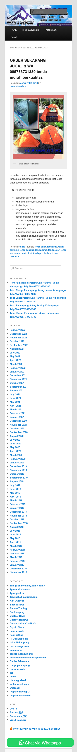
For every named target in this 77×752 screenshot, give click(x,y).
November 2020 (18, 424)
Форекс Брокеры (20, 691)
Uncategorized (18, 680)
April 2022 (15, 360)
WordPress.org (18, 720)
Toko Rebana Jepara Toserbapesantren (37, 729)
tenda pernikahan (42, 253)
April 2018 (15, 542)
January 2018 (17, 553)
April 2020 (15, 451)
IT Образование (19, 638)
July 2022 (15, 352)
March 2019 (16, 500)
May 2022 (15, 356)
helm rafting (16, 635)
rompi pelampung (20, 665)
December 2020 (18, 420)
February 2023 (17, 329)
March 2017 (16, 557)
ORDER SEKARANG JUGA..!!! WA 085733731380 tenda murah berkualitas (28, 68)
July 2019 (15, 485)
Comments (18, 716)
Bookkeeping (17, 612)
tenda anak (40, 246)
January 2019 (17, 508)
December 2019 (18, 466)
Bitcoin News (17, 604)
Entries (16, 712)
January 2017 (17, 564)
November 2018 (18, 515)
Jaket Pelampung (19, 642)
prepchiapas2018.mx (21, 653)
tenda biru (52, 246)
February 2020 (17, 458)
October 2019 (17, 473)
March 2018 (16, 546)
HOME (14, 29)
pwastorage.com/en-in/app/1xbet (28, 657)
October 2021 (17, 383)
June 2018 (15, 534)
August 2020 (16, 436)
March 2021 (16, 409)
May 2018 (15, 538)
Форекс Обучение (20, 695)
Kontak (14, 36)
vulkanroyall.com (19, 684)
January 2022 (17, 371)
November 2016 (18, 572)
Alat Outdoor (17, 600)
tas (11, 672)
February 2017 (17, 561)
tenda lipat (26, 253)
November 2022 (18, 337)
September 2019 (19, 477)
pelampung (16, 650)
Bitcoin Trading (18, 608)
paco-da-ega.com (19, 646)
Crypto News (17, 627)
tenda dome (41, 249)
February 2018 (17, 549)
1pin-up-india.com (20, 589)
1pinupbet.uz (17, 593)
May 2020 (15, 447)
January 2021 (17, 417)
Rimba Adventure (30, 29)
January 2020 (17, 462)
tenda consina (27, 249)
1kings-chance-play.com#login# (27, 585)
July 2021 (15, 394)
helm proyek (17, 631)
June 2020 (15, 443)
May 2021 (15, 402)
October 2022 (17, 341)
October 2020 (17, 428)
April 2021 (15, 405)
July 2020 (15, 439)
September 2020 (19, 432)
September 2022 (19, 345)
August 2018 (16, 527)
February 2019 (17, 504)
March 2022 (16, 364)
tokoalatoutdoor (18, 86)
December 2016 (18, 568)
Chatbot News (17, 615)
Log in (13, 708)
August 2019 (16, 481)
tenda (22, 246)
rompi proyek (17, 669)
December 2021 (18, 375)
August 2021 (16, 390)
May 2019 (15, 492)
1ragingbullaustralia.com (24, 596)
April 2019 (15, 496)
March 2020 (16, 455)
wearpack (15, 687)
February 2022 (17, 367)
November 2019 (18, 470)
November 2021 (18, 379)
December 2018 (18, 511)
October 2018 (17, 519)
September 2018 (19, 523)
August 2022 (16, 348)
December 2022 (18, 333)
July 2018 (15, 530)
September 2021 (19, 386)
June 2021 (15, 398)
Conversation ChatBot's (23, 623)
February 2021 (17, 413)
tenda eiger (54, 249)
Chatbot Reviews (19, 619)
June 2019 (15, 489)
